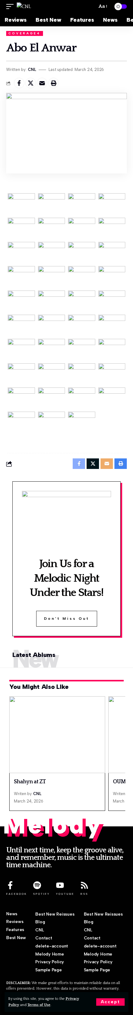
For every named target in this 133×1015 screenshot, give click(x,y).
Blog (40, 922)
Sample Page (48, 970)
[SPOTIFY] (37, 885)
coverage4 (24, 33)
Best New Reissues (54, 914)
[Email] (42, 83)
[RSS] (84, 885)
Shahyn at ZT (30, 782)
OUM (119, 782)
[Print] (53, 83)
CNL (32, 69)
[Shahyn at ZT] (57, 734)
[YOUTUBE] (60, 885)
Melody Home (49, 954)
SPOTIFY (41, 894)
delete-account (51, 946)
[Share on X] (30, 83)
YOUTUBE (65, 894)
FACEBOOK (16, 894)
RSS (84, 894)
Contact (43, 938)
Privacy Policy (49, 962)
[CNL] (24, 6)
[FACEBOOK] (10, 885)
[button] (110, 1002)
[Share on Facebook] (19, 83)
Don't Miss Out (66, 618)
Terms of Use (39, 1005)
